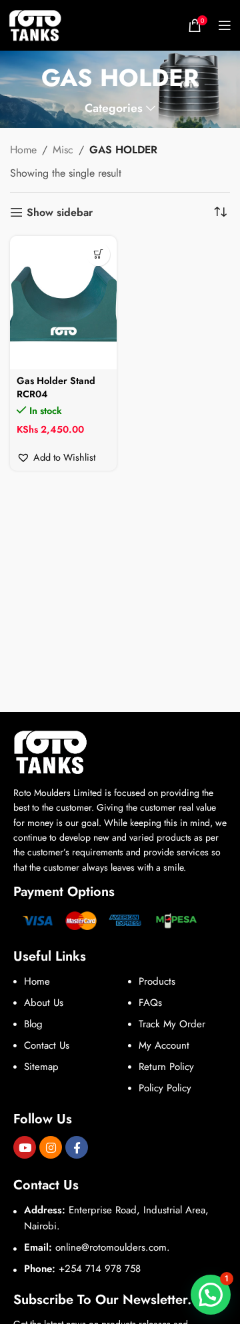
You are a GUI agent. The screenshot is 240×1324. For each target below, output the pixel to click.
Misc (63, 149)
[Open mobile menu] (224, 25)
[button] (56, 457)
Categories (114, 109)
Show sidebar (60, 212)
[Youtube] (24, 1147)
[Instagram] (50, 1147)
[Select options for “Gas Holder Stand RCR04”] (98, 254)
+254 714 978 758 (100, 1268)
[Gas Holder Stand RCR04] (63, 302)
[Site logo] (35, 24)
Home (23, 149)
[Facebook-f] (76, 1147)
